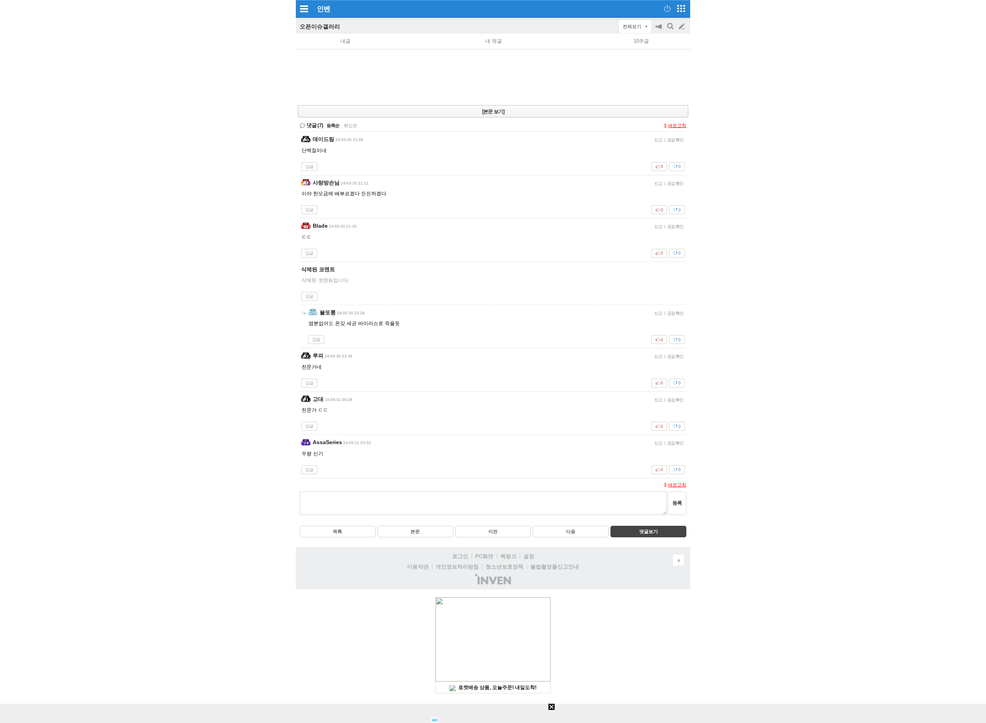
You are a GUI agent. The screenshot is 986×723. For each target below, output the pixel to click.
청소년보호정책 (504, 567)
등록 (677, 503)
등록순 (333, 125)
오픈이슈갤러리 (320, 26)
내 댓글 (493, 41)
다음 (570, 531)
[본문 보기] (493, 111)
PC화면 (484, 556)
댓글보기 (648, 531)
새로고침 (677, 125)
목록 (337, 531)
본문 (415, 531)
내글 (345, 41)
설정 (528, 556)
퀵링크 (508, 556)
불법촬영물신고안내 (554, 567)
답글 (309, 166)
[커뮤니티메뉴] (304, 8)
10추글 (641, 41)
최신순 (350, 125)
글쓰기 (682, 26)
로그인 (460, 556)
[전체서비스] (681, 8)
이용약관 (418, 567)
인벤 (323, 9)
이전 (493, 531)
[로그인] (667, 8)
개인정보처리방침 (457, 567)
